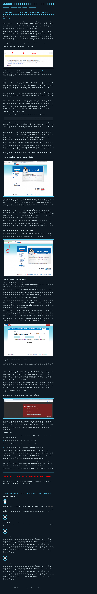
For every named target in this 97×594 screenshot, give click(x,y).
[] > (40, 493)
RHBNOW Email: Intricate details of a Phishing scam (26, 13)
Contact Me (6, 7)
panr (41, 588)
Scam (8, 18)
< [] (13, 493)
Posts (19, 7)
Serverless (32, 7)
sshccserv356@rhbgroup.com (44, 71)
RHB (4, 18)
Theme (32, 588)
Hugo (27, 588)
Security (25, 7)
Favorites (14, 7)
